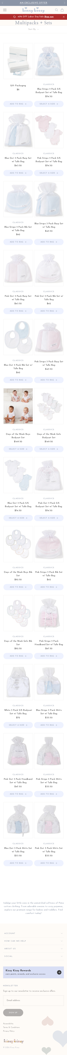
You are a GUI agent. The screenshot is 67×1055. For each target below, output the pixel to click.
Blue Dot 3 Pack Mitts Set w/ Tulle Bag (18, 850)
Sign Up (13, 1013)
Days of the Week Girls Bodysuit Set (49, 436)
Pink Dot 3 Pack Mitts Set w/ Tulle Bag (49, 850)
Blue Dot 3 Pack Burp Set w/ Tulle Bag (18, 160)
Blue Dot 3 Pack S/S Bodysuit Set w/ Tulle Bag (18, 505)
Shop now (49, 17)
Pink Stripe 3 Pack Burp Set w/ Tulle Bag (48, 363)
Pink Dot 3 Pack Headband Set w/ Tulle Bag (18, 781)
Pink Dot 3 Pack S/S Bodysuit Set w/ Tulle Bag (49, 505)
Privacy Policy (8, 1031)
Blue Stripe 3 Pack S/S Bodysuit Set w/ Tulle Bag (49, 91)
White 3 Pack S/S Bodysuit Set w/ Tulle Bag (18, 712)
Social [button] (8, 956)
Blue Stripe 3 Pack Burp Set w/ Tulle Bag (48, 225)
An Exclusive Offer (33, 3)
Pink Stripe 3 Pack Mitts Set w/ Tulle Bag (49, 781)
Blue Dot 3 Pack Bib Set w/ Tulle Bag (18, 367)
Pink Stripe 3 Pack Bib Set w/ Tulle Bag (49, 574)
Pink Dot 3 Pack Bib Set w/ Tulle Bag (49, 298)
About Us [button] (10, 949)
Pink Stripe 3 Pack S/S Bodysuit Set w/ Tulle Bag (49, 160)
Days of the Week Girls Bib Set (18, 643)
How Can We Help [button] (15, 941)
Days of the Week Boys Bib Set (18, 574)
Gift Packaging (18, 85)
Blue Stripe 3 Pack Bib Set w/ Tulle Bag (18, 229)
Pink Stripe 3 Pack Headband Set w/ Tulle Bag (49, 643)
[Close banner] (64, 17)
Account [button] (9, 933)
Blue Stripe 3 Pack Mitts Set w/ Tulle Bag (49, 712)
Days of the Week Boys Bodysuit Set (18, 436)
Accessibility (8, 1024)
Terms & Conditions (11, 1027)
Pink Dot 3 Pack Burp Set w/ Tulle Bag (18, 298)
